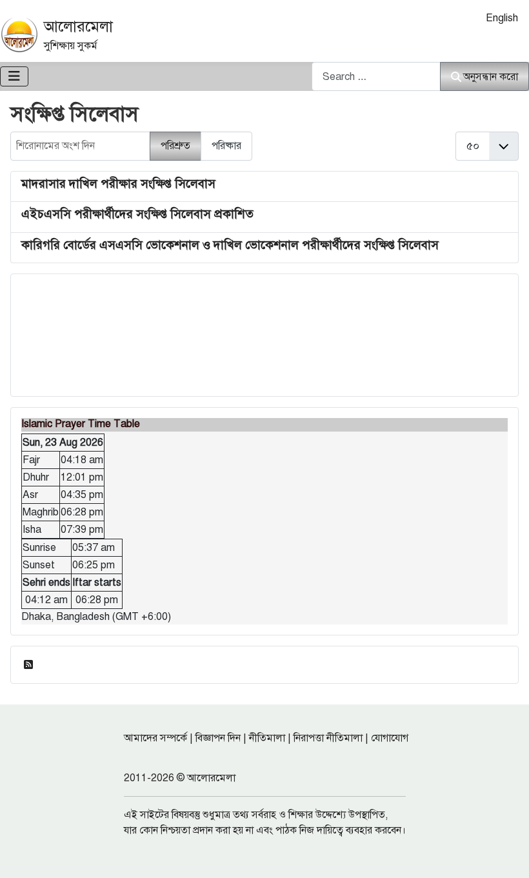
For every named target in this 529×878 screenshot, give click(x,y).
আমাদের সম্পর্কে (155, 738)
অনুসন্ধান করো (490, 76)
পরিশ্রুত (175, 145)
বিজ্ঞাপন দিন (218, 738)
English (502, 18)
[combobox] (376, 76)
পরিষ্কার (226, 145)
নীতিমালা (267, 738)
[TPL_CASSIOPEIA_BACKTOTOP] (506, 854)
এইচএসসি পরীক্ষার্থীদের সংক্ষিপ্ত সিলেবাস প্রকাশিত (137, 213)
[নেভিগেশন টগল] (14, 76)
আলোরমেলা (78, 26)
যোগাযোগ (389, 738)
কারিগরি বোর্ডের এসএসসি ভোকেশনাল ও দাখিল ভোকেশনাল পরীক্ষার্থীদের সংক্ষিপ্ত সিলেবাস (230, 244)
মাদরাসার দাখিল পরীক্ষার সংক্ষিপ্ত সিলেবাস (118, 183)
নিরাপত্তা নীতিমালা (328, 738)
